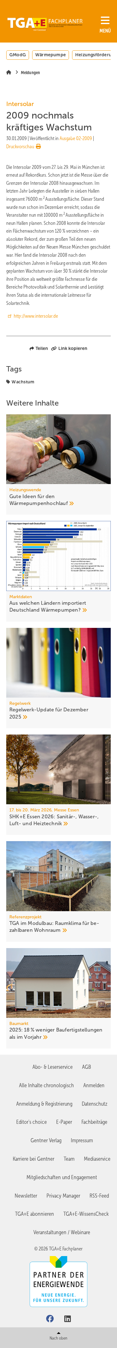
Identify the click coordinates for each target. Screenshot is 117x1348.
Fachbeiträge (94, 1122)
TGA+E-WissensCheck (86, 1214)
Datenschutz (94, 1104)
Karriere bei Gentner (33, 1159)
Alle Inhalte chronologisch (46, 1085)
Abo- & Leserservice (52, 1067)
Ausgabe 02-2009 (76, 138)
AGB (86, 1067)
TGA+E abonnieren (34, 1214)
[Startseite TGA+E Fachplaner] (45, 22)
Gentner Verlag (46, 1140)
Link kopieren (72, 348)
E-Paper (64, 1122)
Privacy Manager (63, 1196)
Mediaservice (97, 1159)
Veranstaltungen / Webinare (61, 1232)
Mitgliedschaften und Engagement (62, 1177)
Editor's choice (31, 1122)
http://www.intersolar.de (36, 316)
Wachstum (23, 381)
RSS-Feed (99, 1196)
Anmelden (94, 1085)
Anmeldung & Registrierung (44, 1104)
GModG (17, 54)
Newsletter (26, 1196)
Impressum (82, 1140)
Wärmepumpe (50, 54)
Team (69, 1159)
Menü (105, 30)
